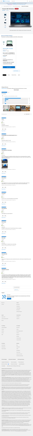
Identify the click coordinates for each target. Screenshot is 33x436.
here (28, 381)
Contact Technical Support (5, 318)
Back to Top (16, 289)
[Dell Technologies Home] (6, 1)
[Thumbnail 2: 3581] (5, 17)
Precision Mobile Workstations (16, 6)
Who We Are (17, 327)
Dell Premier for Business (12, 359)
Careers (17, 329)
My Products (18, 309)
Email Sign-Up (18, 350)
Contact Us (17, 318)
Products (3, 329)
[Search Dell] (27, 1)
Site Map (3, 304)
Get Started (9, 298)
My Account (17, 304)
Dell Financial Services (21, 359)
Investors (17, 332)
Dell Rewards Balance (19, 311)
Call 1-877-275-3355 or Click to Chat (19, 4)
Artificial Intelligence (4, 327)
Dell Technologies (4, 359)
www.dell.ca (12, 374)
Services (3, 332)
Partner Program (4, 348)
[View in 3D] (5, 27)
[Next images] (5, 25)
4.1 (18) (7, 10)
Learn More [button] (4, 56)
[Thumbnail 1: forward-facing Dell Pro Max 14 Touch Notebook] (3, 42)
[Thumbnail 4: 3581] (5, 22)
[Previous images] (5, 13)
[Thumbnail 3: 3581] (5, 20)
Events (17, 348)
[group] (20, 20)
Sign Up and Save (10, 4)
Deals (2, 334)
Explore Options (9, 67)
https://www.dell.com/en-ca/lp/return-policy (24, 425)
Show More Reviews (16, 287)
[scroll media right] (30, 108)
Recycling (17, 336)
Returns (3, 320)
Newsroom (17, 334)
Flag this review (3, 145)
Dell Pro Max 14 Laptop (8, 48)
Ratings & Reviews (4, 88)
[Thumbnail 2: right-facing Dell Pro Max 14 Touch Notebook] (3, 44)
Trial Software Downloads (19, 355)
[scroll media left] (2, 108)
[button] (30, 1)
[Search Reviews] (24, 114)
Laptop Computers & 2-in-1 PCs (7, 6)
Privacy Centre (18, 352)
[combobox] (19, 1)
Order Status (18, 306)
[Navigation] (1, 1)
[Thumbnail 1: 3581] (5, 15)
